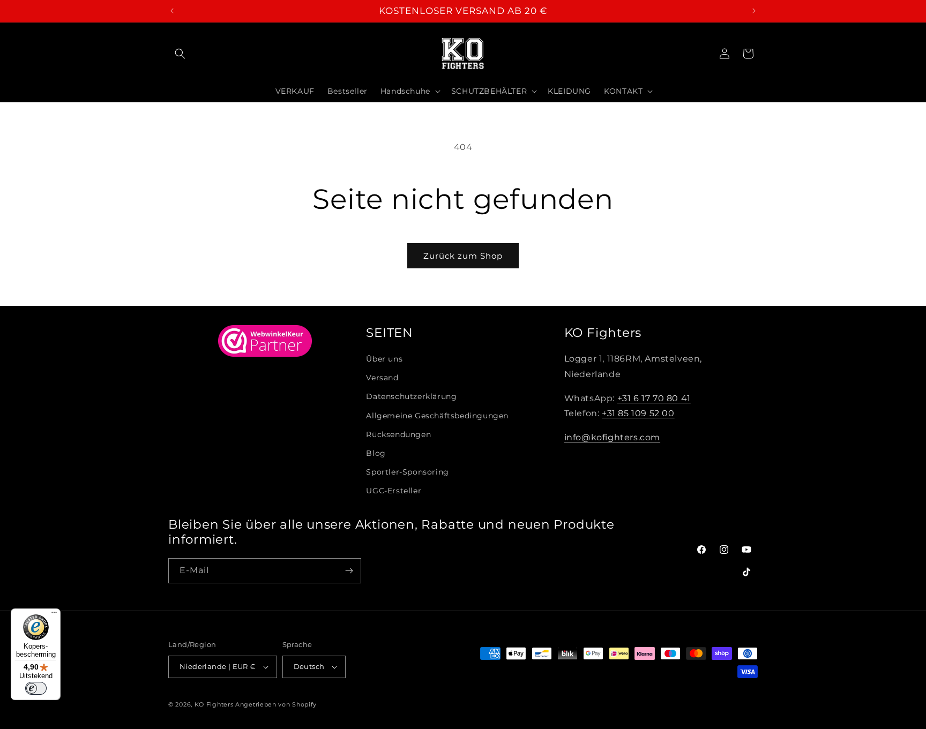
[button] (180, 53)
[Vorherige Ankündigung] (172, 11)
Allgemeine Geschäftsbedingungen (437, 415)
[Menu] (54, 614)
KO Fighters (214, 704)
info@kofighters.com (612, 437)
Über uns (384, 359)
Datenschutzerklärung (411, 396)
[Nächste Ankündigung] (754, 11)
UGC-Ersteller (393, 490)
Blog (375, 453)
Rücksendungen (398, 434)
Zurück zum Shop (463, 256)
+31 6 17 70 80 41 (654, 398)
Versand (382, 377)
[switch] (36, 688)
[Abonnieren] (349, 570)
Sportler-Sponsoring (407, 472)
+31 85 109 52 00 (638, 413)
